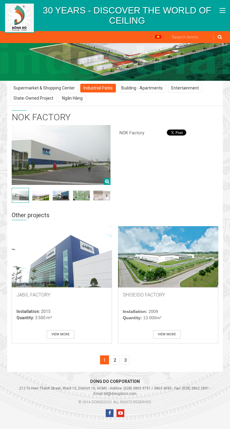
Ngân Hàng (72, 98)
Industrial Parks (98, 88)
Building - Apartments (142, 88)
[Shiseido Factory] (168, 256)
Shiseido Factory (144, 295)
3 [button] (125, 360)
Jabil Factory (33, 295)
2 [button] (115, 360)
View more (60, 334)
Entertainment (185, 88)
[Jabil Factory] (62, 256)
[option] (127, 15)
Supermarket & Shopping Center (44, 88)
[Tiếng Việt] (158, 36)
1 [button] (104, 360)
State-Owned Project (33, 98)
